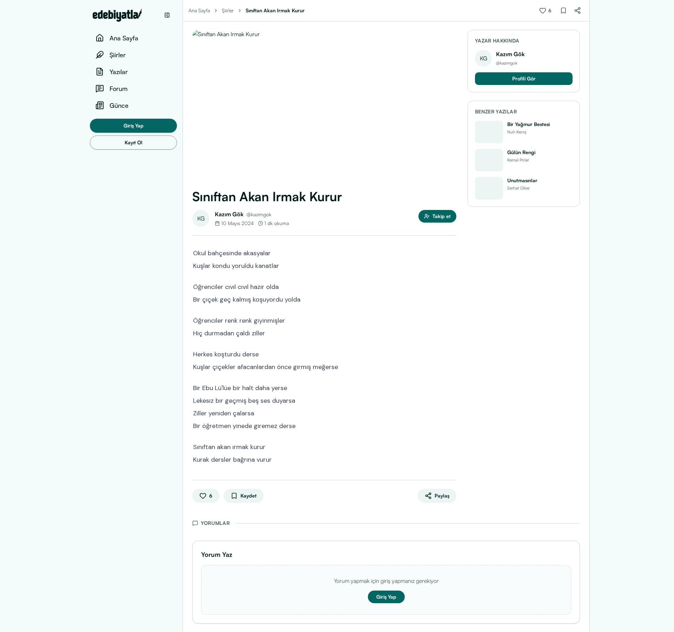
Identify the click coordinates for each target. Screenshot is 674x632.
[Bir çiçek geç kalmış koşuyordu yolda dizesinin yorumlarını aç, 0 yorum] (451, 299)
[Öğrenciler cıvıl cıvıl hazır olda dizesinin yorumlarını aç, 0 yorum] (451, 286)
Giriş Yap (134, 126)
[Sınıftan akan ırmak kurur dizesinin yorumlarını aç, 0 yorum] (451, 446)
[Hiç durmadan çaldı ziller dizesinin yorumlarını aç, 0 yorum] (451, 332)
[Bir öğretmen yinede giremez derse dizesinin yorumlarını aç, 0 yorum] (451, 425)
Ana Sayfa (199, 10)
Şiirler (228, 10)
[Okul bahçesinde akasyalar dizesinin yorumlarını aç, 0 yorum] (451, 252)
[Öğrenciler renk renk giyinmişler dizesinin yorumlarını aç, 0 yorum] (451, 320)
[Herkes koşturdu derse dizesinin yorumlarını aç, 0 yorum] (451, 353)
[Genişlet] (182, 316)
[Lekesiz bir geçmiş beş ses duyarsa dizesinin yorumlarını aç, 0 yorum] (451, 400)
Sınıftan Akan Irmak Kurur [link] (275, 10)
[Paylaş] (577, 10)
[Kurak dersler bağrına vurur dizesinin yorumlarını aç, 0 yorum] (451, 459)
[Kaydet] (563, 10)
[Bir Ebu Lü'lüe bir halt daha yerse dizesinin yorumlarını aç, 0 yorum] (451, 387)
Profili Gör (524, 78)
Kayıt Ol (134, 142)
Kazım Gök (229, 214)
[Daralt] (167, 15)
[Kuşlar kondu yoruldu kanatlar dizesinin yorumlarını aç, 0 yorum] (451, 265)
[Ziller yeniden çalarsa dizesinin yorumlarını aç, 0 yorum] (451, 412)
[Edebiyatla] (126, 15)
